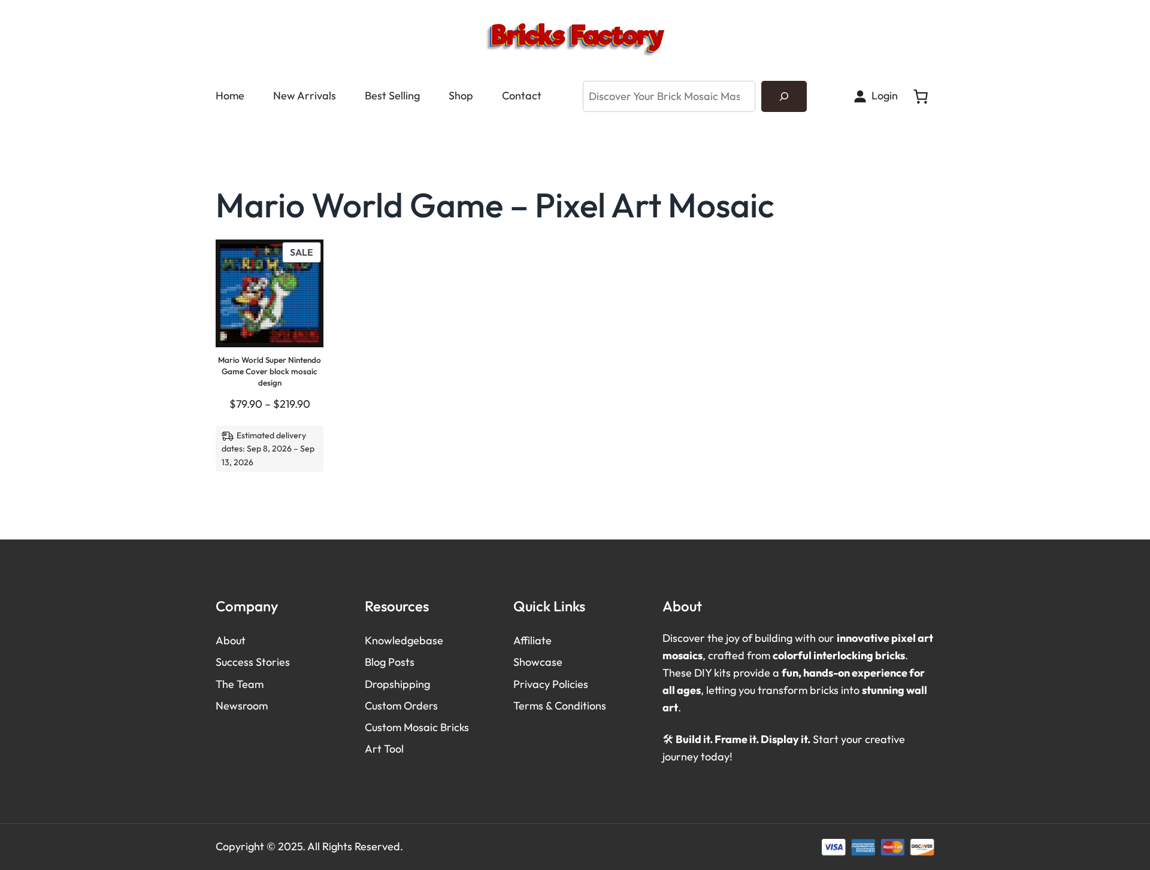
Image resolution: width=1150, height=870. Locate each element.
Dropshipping (397, 684)
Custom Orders (401, 706)
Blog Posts (389, 662)
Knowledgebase (404, 640)
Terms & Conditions (559, 706)
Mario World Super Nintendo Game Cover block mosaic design (269, 371)
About (231, 640)
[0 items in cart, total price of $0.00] (920, 96)
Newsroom (242, 706)
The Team (240, 684)
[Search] (784, 96)
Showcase (537, 662)
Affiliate (532, 640)
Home (230, 95)
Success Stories (253, 662)
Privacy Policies (550, 684)
